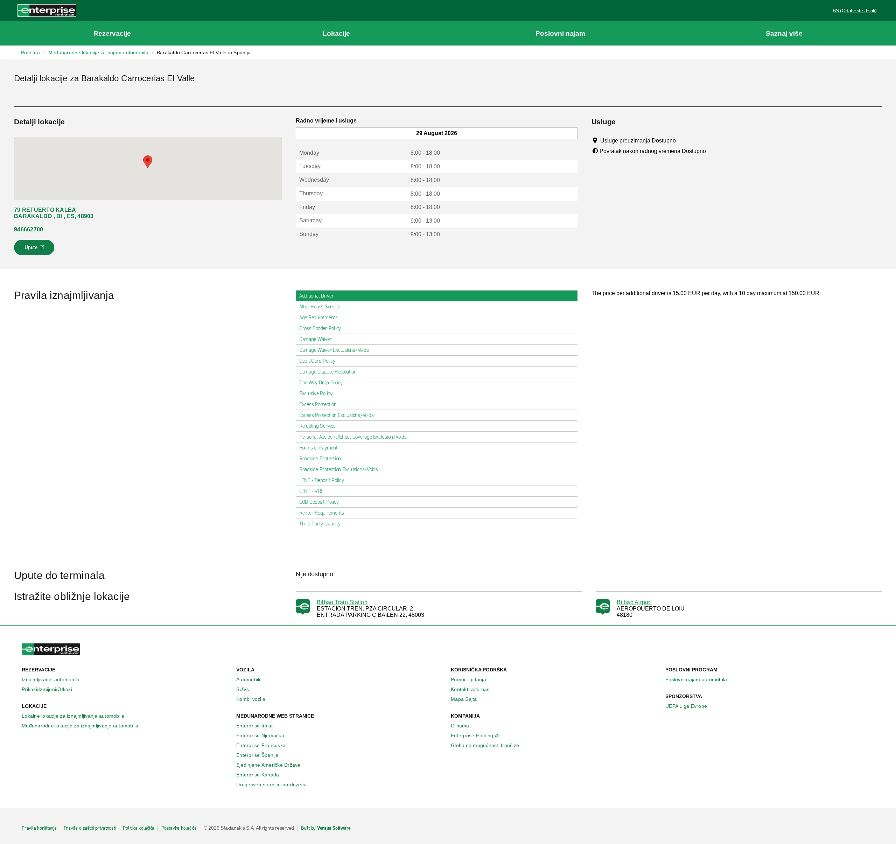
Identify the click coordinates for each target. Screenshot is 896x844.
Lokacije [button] (336, 33)
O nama (460, 725)
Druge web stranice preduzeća (271, 784)
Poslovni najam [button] (560, 33)
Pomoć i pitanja (468, 679)
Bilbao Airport (634, 602)
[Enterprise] (47, 10)
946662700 (28, 229)
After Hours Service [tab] (319, 306)
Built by (326, 828)
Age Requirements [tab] (318, 317)
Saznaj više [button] (784, 33)
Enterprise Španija (257, 755)
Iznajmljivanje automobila (50, 679)
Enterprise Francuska (261, 745)
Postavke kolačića (179, 828)
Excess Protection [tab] (318, 404)
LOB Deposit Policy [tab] (319, 501)
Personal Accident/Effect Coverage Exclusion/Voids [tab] (353, 436)
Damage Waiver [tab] (315, 339)
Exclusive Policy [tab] (315, 393)
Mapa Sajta (464, 699)
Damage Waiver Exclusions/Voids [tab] (334, 350)
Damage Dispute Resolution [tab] (328, 371)
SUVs (242, 689)
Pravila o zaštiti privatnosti (90, 828)
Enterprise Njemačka (260, 735)
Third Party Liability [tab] (320, 523)
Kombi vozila (250, 699)
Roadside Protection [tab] (320, 458)
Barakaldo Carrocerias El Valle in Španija (204, 52)
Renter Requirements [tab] (321, 512)
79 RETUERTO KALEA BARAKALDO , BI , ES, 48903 (54, 213)
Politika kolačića (138, 828)
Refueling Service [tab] (317, 426)
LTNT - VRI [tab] (310, 491)
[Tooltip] (682, 140)
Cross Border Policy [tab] (320, 328)
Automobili (248, 679)
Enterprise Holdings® (475, 735)
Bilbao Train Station (342, 602)
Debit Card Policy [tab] (317, 360)
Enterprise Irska (254, 725)
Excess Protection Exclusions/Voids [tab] (336, 415)
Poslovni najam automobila (696, 679)
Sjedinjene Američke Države (268, 765)
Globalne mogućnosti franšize (485, 745)
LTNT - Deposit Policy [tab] (321, 480)
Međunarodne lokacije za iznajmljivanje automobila (80, 725)
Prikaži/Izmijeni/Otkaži (47, 689)
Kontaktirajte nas (470, 689)
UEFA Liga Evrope (686, 706)
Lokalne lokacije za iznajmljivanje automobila (73, 716)
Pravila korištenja (39, 828)
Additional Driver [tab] (316, 295)
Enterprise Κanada (257, 774)
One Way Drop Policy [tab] (321, 382)
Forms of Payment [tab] (318, 447)
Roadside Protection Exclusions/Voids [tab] (338, 469)
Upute (35, 249)
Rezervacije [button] (112, 33)
